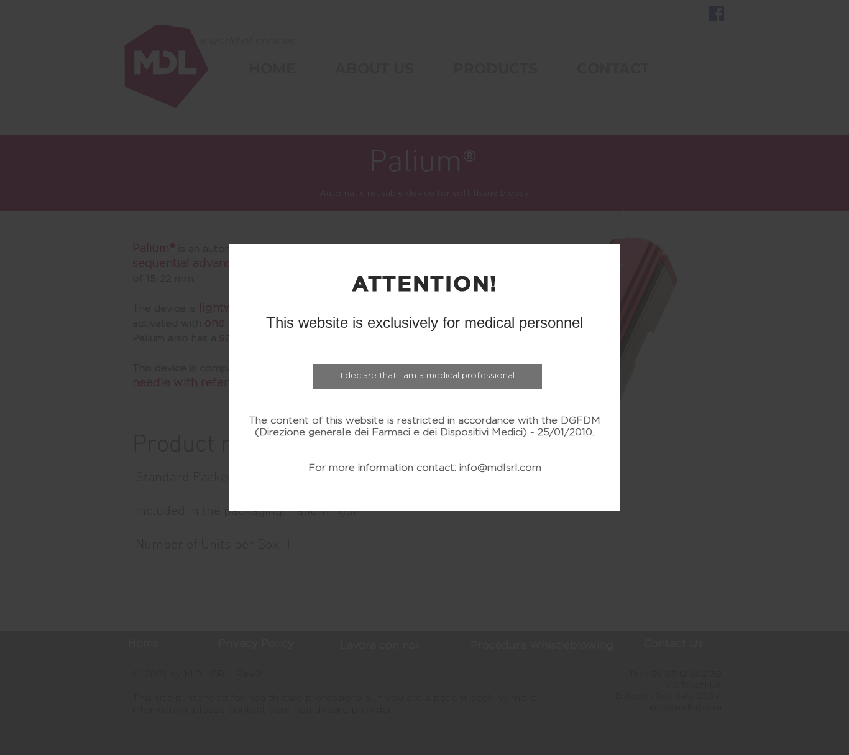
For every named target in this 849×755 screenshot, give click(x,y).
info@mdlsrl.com (500, 468)
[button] (427, 376)
